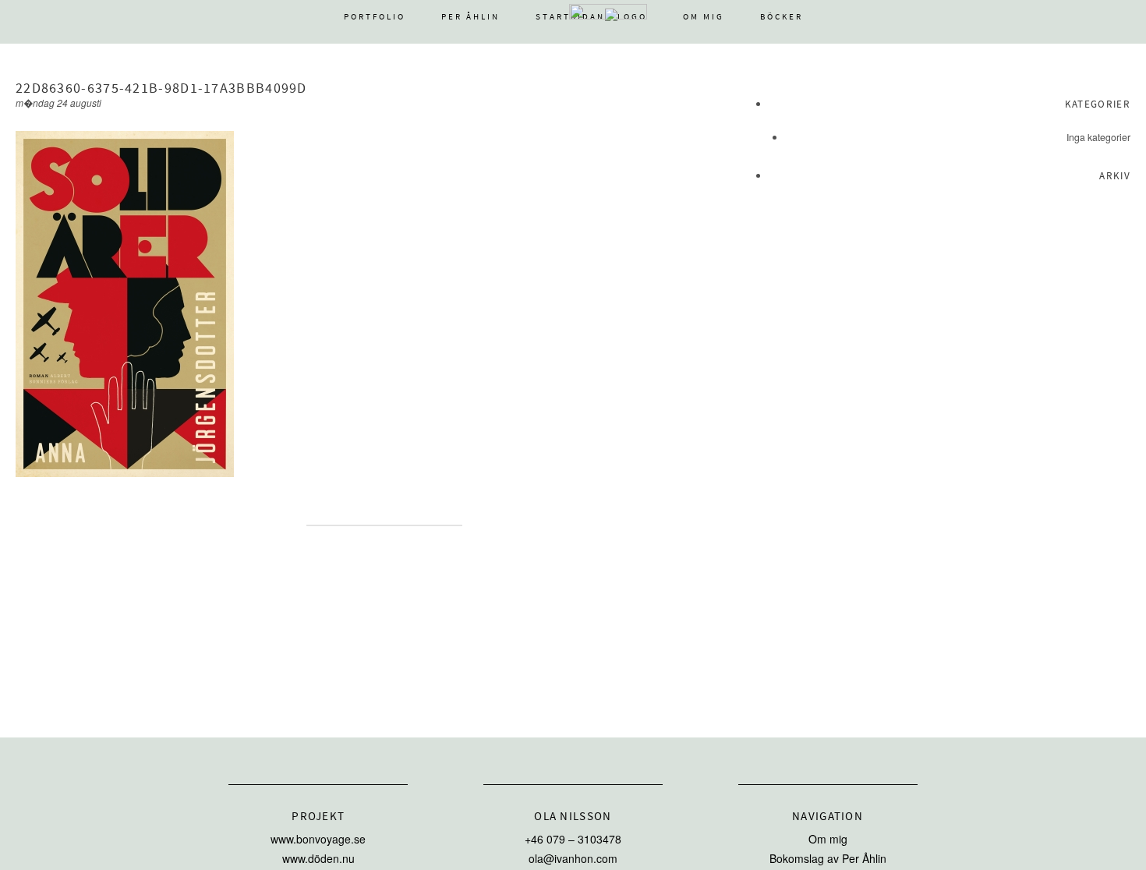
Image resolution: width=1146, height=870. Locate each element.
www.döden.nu (318, 858)
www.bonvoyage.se (318, 839)
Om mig (703, 17)
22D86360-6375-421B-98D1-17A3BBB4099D (161, 88)
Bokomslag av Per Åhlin (827, 858)
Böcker (781, 17)
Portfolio (374, 17)
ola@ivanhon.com (573, 858)
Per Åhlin (470, 17)
